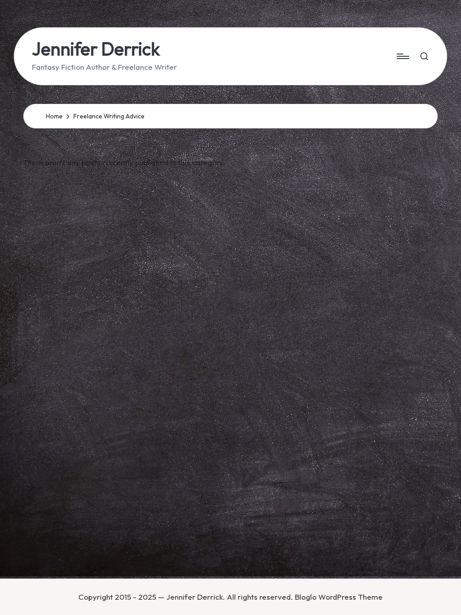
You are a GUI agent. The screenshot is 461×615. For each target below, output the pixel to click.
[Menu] (402, 56)
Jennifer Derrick (96, 49)
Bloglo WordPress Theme (339, 596)
